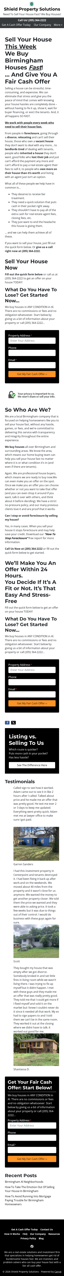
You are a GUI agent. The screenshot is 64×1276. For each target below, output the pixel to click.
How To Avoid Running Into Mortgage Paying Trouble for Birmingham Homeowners (28, 1200)
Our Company (42, 25)
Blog (41, 1238)
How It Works (12, 1233)
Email (12, 360)
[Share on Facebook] (7, 722)
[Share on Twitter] (13, 722)
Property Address (20, 335)
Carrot (57, 1271)
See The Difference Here (32, 765)
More (57, 25)
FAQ (25, 1233)
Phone (12, 348)
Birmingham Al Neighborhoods (24, 1182)
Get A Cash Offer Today (16, 25)
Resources (54, 1233)
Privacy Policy (28, 1238)
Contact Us (46, 1229)
